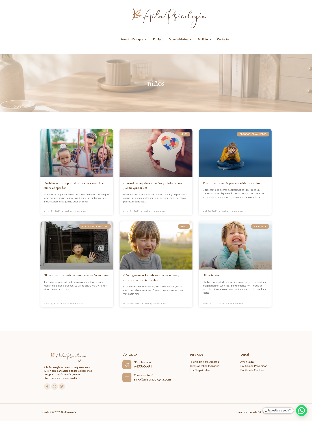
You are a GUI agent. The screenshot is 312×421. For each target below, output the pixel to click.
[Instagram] (54, 386)
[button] (301, 410)
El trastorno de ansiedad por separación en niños (76, 275)
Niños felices (211, 275)
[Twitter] (62, 386)
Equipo (157, 39)
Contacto (223, 39)
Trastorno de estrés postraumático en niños (231, 183)
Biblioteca (204, 39)
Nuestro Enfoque (132, 39)
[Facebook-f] (47, 386)
